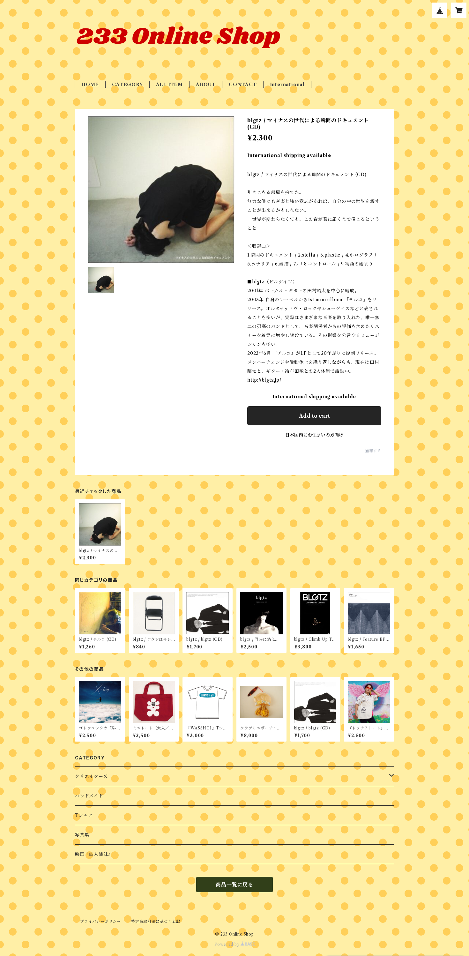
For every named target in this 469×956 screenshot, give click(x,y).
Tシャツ (84, 815)
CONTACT (243, 84)
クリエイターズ (91, 776)
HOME (90, 84)
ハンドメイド (89, 796)
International (287, 84)
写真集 (82, 835)
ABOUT (206, 84)
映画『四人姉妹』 (94, 854)
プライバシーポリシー (100, 921)
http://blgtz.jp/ (264, 380)
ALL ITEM (169, 84)
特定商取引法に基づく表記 (155, 921)
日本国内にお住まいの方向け (314, 435)
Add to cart (314, 416)
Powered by (227, 944)
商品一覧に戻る (234, 884)
